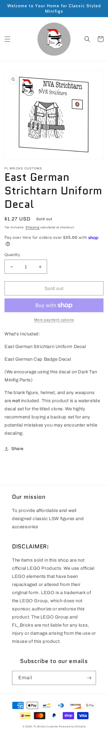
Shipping (33, 227)
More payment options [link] (54, 320)
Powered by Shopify (72, 726)
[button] (7, 39)
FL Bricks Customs (46, 726)
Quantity (12, 255)
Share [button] (17, 448)
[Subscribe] (89, 678)
